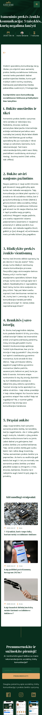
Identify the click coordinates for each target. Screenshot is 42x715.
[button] (37, 4)
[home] (7, 4)
